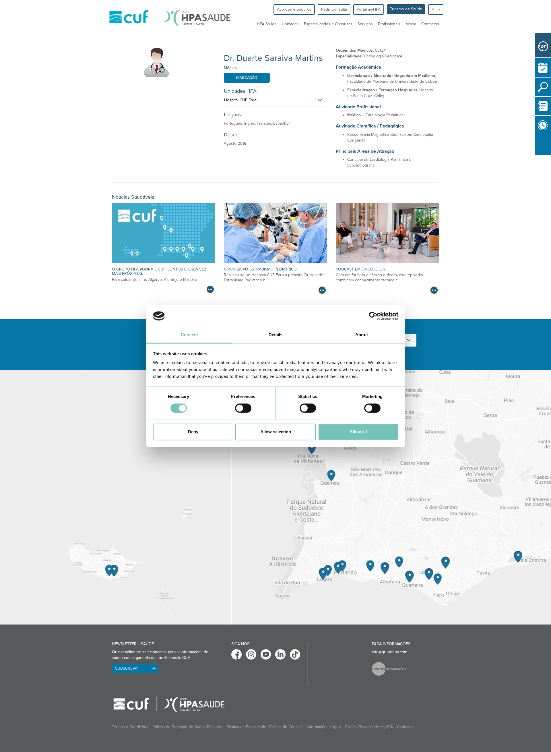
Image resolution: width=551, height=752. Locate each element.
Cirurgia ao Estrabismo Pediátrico (260, 269)
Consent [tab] (189, 334)
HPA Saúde (267, 24)
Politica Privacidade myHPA (369, 726)
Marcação (246, 77)
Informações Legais (324, 726)
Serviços (365, 24)
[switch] (243, 408)
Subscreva (126, 668)
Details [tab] (276, 334)
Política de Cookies (286, 726)
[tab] (275, 101)
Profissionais (389, 24)
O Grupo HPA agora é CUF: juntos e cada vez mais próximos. (159, 271)
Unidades (290, 24)
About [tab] (361, 334)
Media (411, 24)
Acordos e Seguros (294, 9)
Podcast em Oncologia (360, 269)
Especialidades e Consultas (328, 24)
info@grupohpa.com (389, 651)
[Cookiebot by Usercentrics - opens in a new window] (373, 316)
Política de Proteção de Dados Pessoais (187, 726)
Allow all (358, 432)
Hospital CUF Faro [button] (240, 100)
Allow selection (275, 432)
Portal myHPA (369, 9)
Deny (193, 432)
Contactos (430, 24)
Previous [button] (536, 159)
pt (434, 9)
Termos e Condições (130, 726)
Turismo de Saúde (406, 9)
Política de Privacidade (246, 726)
